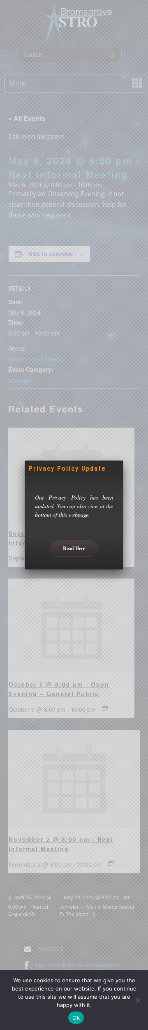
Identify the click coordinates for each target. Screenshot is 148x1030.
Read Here (74, 548)
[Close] (123, 460)
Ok (76, 1017)
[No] (138, 1000)
